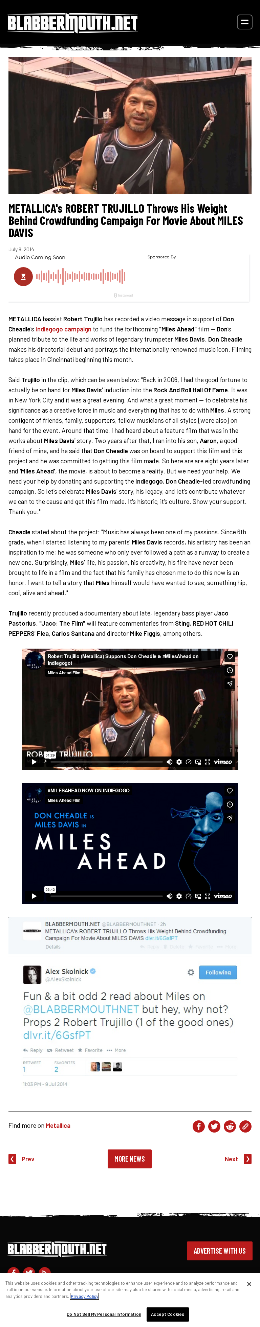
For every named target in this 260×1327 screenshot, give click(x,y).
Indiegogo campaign (63, 329)
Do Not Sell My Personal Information (104, 1314)
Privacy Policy (84, 1296)
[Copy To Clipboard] (245, 1126)
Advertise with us (220, 1250)
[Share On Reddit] (230, 1126)
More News (129, 1158)
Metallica (58, 1125)
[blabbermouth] (72, 31)
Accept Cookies (167, 1314)
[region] (130, 1300)
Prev (28, 1159)
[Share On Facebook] (199, 1126)
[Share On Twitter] (214, 1126)
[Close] (249, 1284)
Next (231, 1159)
